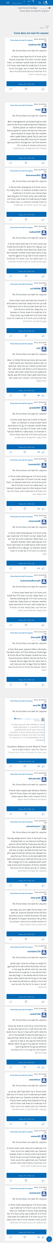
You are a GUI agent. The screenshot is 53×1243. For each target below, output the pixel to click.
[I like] (42, 89)
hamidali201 (34, 464)
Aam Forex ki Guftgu (27, 8)
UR (7, 2)
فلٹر (41, 27)
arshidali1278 (34, 951)
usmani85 (36, 1136)
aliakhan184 (34, 44)
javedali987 (35, 407)
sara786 (37, 705)
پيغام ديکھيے (15, 718)
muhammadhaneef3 (30, 580)
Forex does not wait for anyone (34, 11)
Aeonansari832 (33, 175)
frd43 (38, 109)
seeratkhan (35, 1079)
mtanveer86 (35, 521)
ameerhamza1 (33, 826)
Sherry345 (36, 637)
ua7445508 (35, 288)
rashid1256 (35, 1014)
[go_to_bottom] (49, 1239)
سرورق (44, 8)
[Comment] (25, 89)
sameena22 (35, 1193)
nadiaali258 (35, 232)
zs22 (38, 348)
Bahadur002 (35, 778)
